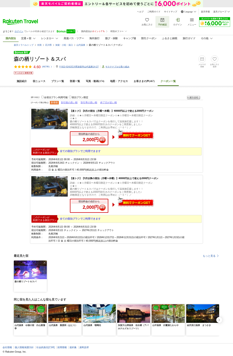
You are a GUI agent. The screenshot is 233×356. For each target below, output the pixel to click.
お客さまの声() (144, 81)
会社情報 (7, 347)
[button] (44, 263)
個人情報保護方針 (24, 347)
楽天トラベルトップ (23, 45)
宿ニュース (39, 81)
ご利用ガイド (153, 11)
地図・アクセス (119, 81)
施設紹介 (22, 81)
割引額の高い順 (69, 102)
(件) (46, 67)
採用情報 (62, 347)
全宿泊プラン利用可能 (56, 97)
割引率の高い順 (89, 102)
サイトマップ (170, 11)
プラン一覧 (57, 81)
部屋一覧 (75, 81)
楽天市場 (205, 11)
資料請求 (84, 347)
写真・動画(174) (95, 81)
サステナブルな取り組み (117, 66)
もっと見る (209, 255)
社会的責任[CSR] (45, 347)
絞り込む (193, 97)
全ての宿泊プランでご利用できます (80, 151)
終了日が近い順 (108, 102)
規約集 (73, 347)
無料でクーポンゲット (136, 134)
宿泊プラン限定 (80, 97)
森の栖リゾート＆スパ (40, 59)
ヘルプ (140, 11)
